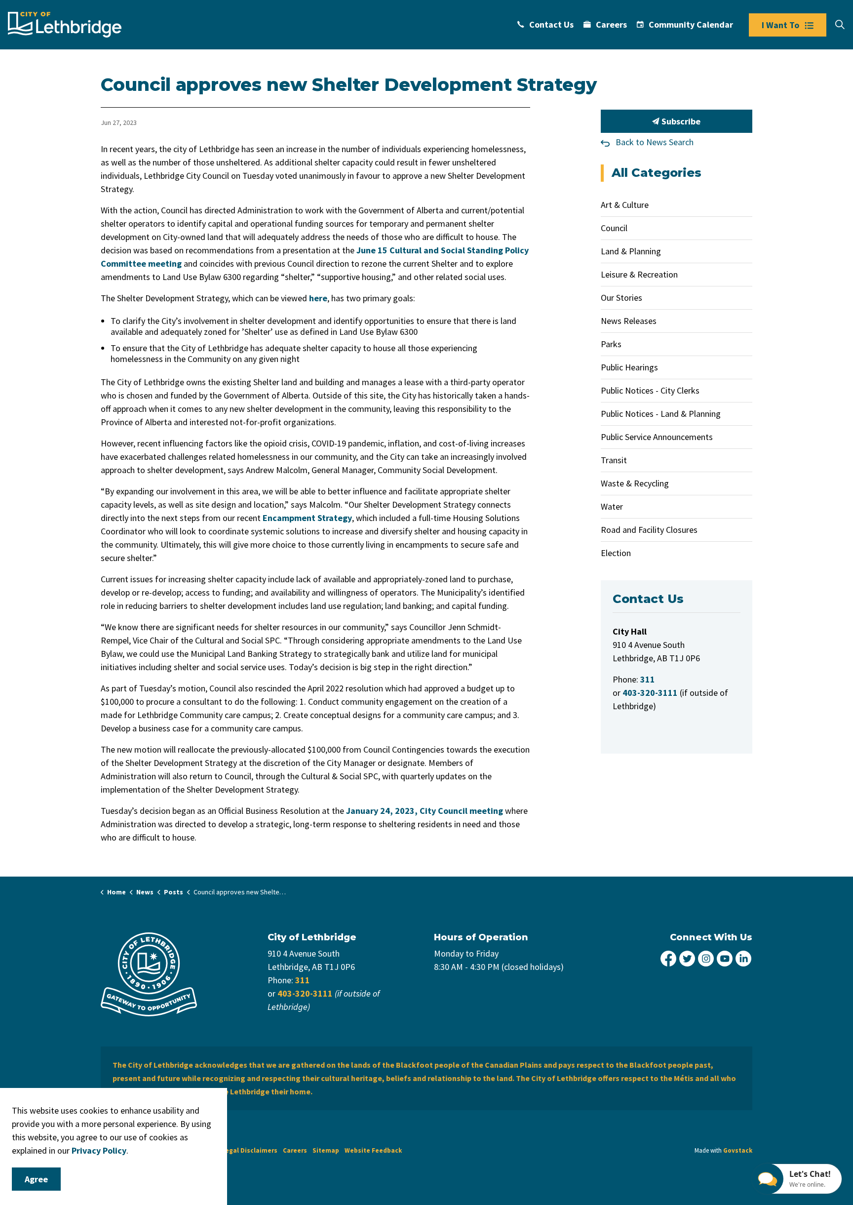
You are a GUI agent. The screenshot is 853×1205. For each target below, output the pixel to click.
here (318, 298)
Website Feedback (373, 1150)
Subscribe (679, 121)
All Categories (656, 172)
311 (302, 980)
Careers (611, 24)
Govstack (737, 1150)
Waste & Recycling (635, 483)
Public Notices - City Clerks (650, 390)
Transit (614, 460)
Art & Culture (625, 204)
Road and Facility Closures (649, 529)
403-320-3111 (305, 993)
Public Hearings (629, 367)
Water (612, 506)
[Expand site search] (839, 24)
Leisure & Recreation (639, 274)
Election (616, 553)
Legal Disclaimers (249, 1150)
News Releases (629, 320)
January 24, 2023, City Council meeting (424, 810)
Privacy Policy (99, 1150)
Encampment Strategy (307, 517)
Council (614, 228)
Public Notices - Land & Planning (661, 413)
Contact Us (551, 24)
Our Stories (621, 297)
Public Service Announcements (657, 436)
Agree (36, 1179)
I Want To (780, 25)
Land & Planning (631, 251)
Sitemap (325, 1150)
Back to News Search (655, 142)
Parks (611, 344)
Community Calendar (691, 24)
